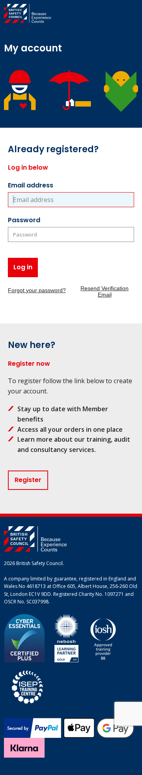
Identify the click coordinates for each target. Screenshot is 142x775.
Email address (30, 185)
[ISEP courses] (27, 685)
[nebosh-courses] (66, 637)
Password (24, 220)
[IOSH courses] (103, 637)
